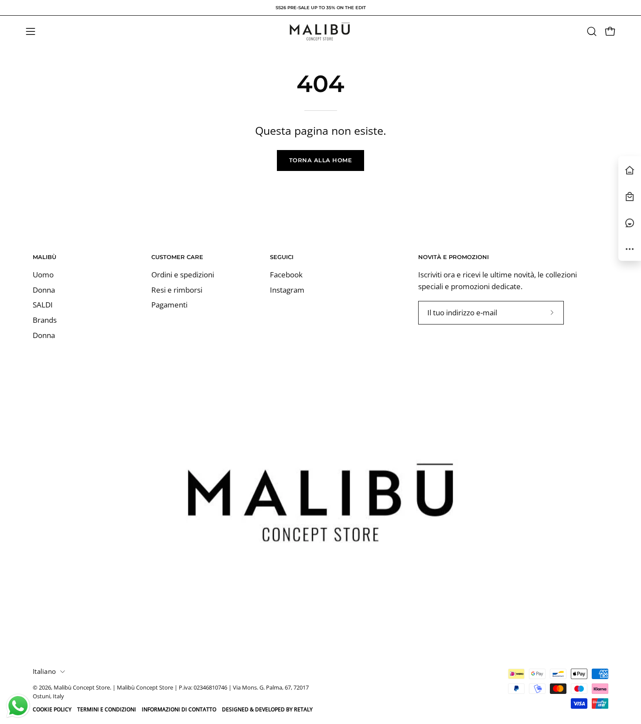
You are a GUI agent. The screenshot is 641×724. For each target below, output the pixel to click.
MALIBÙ (44, 256)
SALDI (43, 305)
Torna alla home (320, 160)
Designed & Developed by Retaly (267, 709)
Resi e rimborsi (176, 290)
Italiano (44, 671)
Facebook (286, 275)
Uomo (43, 275)
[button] (592, 31)
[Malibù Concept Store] (320, 31)
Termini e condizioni (106, 709)
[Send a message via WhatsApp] (18, 706)
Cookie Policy (52, 709)
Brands (45, 320)
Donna (44, 290)
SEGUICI (281, 256)
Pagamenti (169, 305)
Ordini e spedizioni (182, 275)
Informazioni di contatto (179, 709)
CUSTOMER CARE (177, 256)
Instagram (287, 290)
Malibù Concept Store (82, 687)
